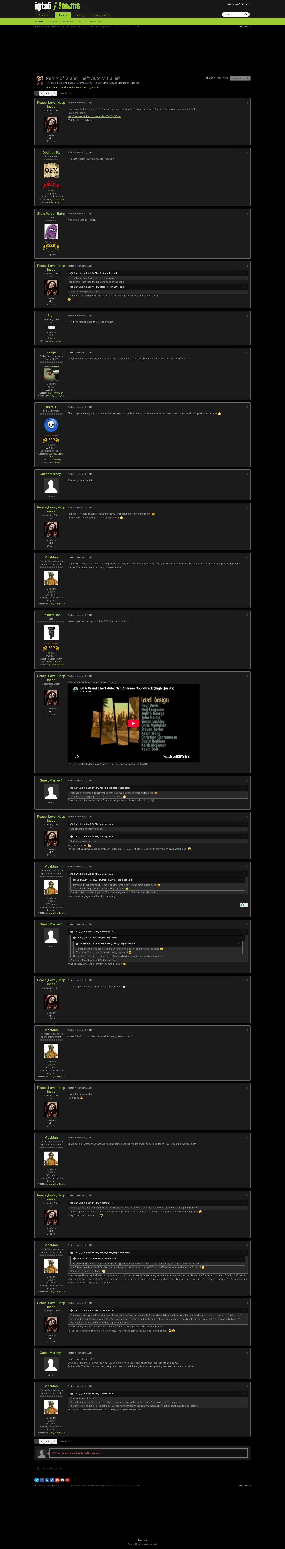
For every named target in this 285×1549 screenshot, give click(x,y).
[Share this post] (247, 103)
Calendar (53, 21)
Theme (142, 1540)
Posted (80, 103)
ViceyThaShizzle (57, 603)
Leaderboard (100, 15)
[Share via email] (62, 1480)
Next (48, 93)
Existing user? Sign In (237, 4)
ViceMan (51, 557)
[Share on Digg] (47, 1480)
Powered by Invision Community (142, 1544)
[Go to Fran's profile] (51, 327)
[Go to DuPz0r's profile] (51, 425)
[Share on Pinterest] (67, 1480)
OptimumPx (51, 152)
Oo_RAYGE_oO (57, 393)
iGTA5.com (44, 15)
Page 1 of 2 (65, 93)
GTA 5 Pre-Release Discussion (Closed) (118, 83)
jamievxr (57, 661)
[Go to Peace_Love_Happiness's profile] (39, 80)
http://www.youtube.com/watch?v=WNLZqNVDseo (94, 116)
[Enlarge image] (69, 299)
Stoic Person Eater (51, 214)
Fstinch (58, 341)
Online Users (96, 21)
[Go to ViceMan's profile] (51, 578)
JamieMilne (51, 615)
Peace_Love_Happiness (62, 83)
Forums (63, 15)
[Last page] (54, 93)
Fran (51, 315)
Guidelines (68, 21)
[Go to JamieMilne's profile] (51, 632)
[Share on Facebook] (42, 1480)
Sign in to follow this (218, 78)
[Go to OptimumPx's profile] (51, 170)
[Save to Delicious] (52, 1480)
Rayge (51, 352)
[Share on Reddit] (57, 1480)
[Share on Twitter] (36, 1480)
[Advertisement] (94, 51)
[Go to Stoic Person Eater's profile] (51, 231)
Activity (80, 15)
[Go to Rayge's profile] (51, 373)
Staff (81, 21)
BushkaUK (56, 459)
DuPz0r (51, 407)
